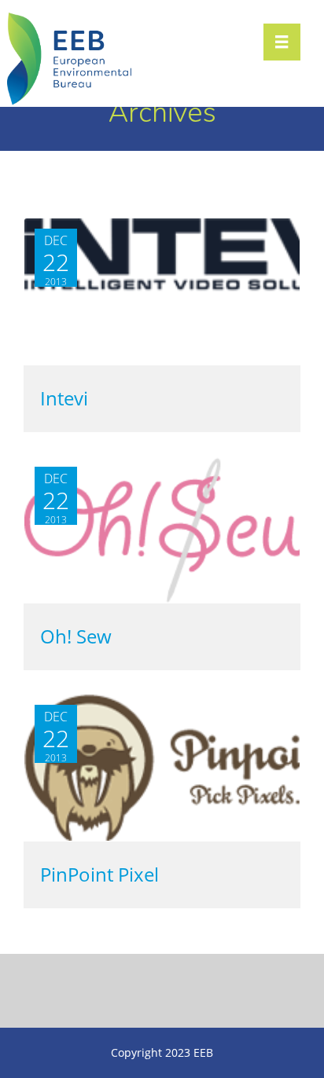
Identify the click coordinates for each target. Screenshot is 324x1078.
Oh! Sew (76, 636)
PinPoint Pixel (99, 875)
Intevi (64, 398)
